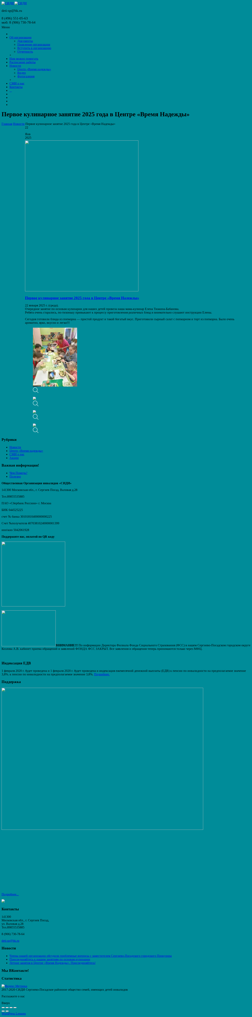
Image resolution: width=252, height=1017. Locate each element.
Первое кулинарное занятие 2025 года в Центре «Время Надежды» (82, 298)
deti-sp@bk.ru (10, 940)
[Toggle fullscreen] (11, 1007)
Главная (7, 124)
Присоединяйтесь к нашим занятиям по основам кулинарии (49, 959)
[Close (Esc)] (3, 1007)
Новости (19, 124)
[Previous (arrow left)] (3, 1011)
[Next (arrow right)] (7, 1011)
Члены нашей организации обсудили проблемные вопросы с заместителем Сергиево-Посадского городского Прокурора (90, 955)
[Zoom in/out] (15, 1007)
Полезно (15, 476)
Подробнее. (102, 674)
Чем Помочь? (18, 473)
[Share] (7, 1007)
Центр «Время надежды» (26, 450)
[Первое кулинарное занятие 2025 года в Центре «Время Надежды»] (81, 290)
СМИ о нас (16, 454)
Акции (14, 457)
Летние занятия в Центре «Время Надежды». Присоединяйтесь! (52, 963)
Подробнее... (10, 894)
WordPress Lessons (14, 1013)
